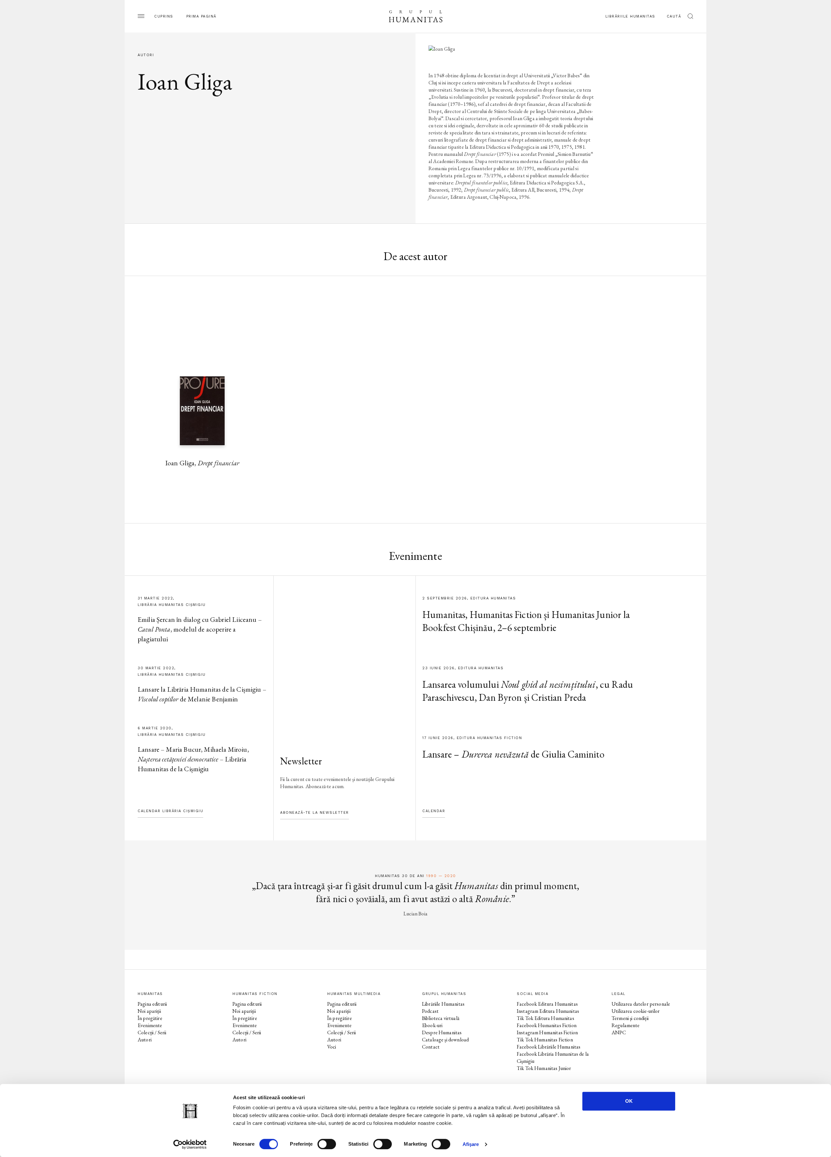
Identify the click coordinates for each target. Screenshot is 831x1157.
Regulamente (626, 1025)
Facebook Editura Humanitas (547, 1003)
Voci (331, 1046)
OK (629, 1101)
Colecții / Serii (152, 1032)
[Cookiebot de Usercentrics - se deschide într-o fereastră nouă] (190, 1144)
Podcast (430, 1011)
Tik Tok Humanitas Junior (544, 1068)
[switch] (326, 1144)
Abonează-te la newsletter (314, 813)
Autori (145, 1039)
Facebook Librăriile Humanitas (548, 1046)
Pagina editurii (152, 1003)
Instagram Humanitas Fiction (547, 1032)
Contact (431, 1046)
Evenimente (150, 1025)
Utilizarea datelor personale (641, 1003)
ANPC (619, 1032)
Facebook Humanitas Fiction (547, 1025)
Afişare (471, 1144)
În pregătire (150, 1018)
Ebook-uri (432, 1025)
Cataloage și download (445, 1039)
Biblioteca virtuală (440, 1018)
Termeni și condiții (630, 1018)
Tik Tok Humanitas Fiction (545, 1039)
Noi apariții (149, 1011)
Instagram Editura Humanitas (548, 1011)
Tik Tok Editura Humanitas (545, 1018)
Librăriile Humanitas (630, 16)
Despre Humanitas (442, 1032)
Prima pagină (201, 16)
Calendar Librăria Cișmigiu (170, 811)
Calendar (433, 811)
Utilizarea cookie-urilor (636, 1011)
